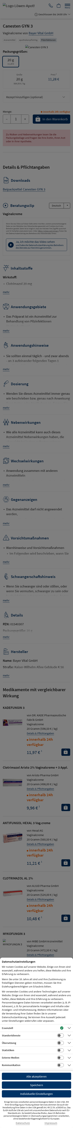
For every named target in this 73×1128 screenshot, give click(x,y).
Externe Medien (10, 1057)
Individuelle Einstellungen (36, 1094)
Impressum (51, 1123)
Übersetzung (9, 1043)
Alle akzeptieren (36, 1076)
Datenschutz (23, 1123)
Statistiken (8, 1050)
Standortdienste (11, 1035)
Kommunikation (11, 1065)
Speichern (36, 1085)
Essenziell (7, 1028)
